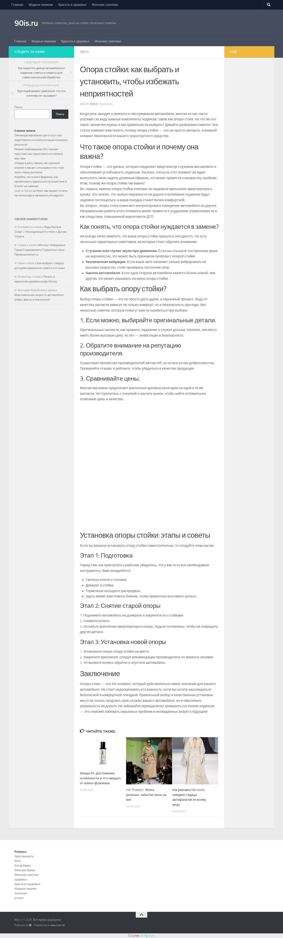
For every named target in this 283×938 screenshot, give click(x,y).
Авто (84, 52)
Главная (17, 5)
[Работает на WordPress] (30, 925)
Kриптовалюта (23, 856)
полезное (20, 893)
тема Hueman (57, 925)
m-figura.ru (148, 935)
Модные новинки (41, 5)
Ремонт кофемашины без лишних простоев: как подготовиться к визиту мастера (38, 153)
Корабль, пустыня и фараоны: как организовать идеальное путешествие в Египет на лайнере (40, 181)
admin (94, 104)
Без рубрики (22, 865)
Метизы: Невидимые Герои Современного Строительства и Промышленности (39, 249)
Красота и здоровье (72, 5)
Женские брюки (24, 870)
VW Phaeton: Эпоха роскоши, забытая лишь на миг (146, 794)
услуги (18, 898)
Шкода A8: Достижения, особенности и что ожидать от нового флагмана (100, 778)
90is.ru (26, 23)
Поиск (18, 107)
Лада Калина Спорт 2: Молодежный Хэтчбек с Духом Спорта (40, 231)
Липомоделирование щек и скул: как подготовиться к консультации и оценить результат (41, 140)
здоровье (20, 879)
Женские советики (105, 5)
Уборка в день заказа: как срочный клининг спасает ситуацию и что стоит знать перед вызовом (39, 167)
